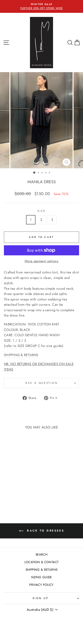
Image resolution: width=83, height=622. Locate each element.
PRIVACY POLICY (41, 584)
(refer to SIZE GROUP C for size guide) (33, 345)
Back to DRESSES (44, 530)
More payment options (41, 261)
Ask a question (41, 383)
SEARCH (41, 554)
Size (41, 211)
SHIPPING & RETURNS (42, 569)
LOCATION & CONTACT (41, 562)
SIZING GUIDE (41, 577)
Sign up (40, 598)
